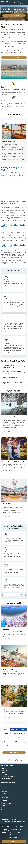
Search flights (14, 752)
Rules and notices (5, 816)
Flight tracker (4, 791)
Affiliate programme (5, 814)
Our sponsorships (5, 774)
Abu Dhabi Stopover (5, 797)
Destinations (4, 787)
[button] (15, 2)
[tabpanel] (14, 143)
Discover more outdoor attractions (14, 595)
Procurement (4, 812)
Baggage (3, 805)
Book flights (4, 785)
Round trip (7, 733)
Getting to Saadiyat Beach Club (13, 168)
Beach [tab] (13, 122)
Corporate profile (5, 768)
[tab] (5, 729)
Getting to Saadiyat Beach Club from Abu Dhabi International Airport (14, 246)
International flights (5, 789)
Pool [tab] (6, 122)
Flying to (18, 737)
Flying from (7, 737)
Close (14, 841)
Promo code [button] (5, 749)
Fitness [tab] (21, 122)
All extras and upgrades (6, 803)
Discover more (6, 431)
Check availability (14, 15)
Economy (21, 733)
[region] (14, 834)
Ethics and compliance (6, 778)
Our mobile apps (5, 810)
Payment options (5, 807)
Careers (3, 772)
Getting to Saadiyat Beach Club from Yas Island (14, 226)
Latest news (4, 770)
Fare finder (3, 793)
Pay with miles (20, 749)
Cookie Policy (7, 831)
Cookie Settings (14, 837)
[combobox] (7, 733)
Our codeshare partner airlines (8, 776)
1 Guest (15, 733)
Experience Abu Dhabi (6, 795)
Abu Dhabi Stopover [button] (10, 746)
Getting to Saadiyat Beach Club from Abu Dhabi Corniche (14, 202)
